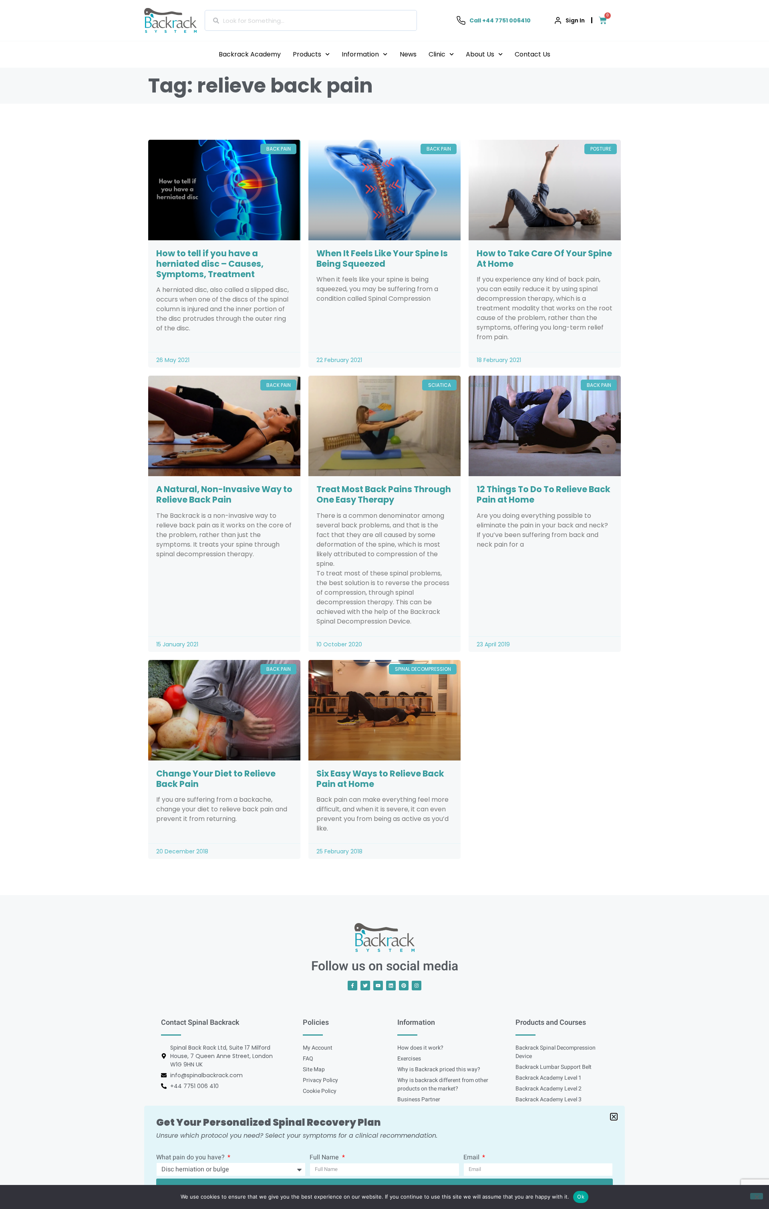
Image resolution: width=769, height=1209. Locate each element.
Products (307, 54)
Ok (580, 1196)
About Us (480, 54)
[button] (614, 1117)
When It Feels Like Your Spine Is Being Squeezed (382, 258)
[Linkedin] (391, 985)
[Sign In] (558, 20)
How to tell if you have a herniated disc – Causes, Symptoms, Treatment (210, 263)
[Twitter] (365, 985)
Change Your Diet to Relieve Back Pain (216, 779)
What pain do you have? (191, 1158)
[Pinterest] (404, 985)
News (408, 54)
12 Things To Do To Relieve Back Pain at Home (543, 494)
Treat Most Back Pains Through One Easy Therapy (383, 494)
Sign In (575, 20)
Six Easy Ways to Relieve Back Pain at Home (380, 779)
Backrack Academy (250, 54)
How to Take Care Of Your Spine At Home (544, 258)
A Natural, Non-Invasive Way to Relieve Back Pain (224, 494)
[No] (756, 1196)
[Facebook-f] (352, 985)
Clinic (437, 54)
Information (360, 54)
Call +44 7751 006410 (500, 20)
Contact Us (532, 54)
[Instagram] (416, 985)
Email (472, 1158)
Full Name (325, 1158)
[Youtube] (378, 985)
